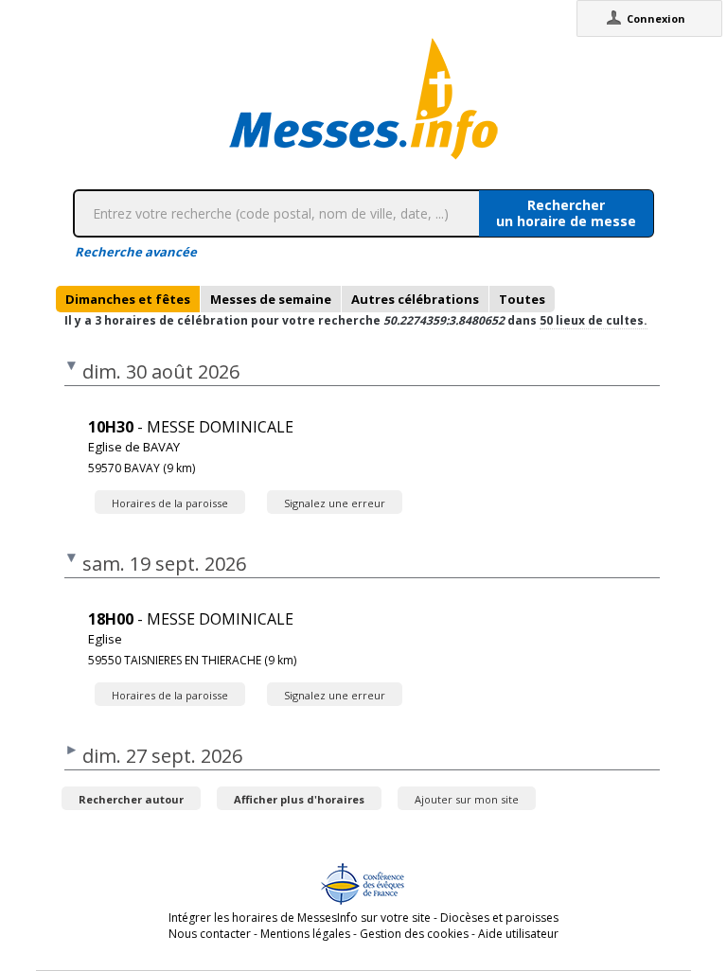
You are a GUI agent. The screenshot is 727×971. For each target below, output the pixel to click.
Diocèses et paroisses (499, 917)
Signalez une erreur (334, 503)
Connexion (656, 18)
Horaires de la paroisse (170, 503)
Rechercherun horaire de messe (566, 213)
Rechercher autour (131, 799)
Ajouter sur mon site (467, 799)
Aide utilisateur (518, 934)
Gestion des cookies (414, 934)
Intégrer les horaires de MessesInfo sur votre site (299, 917)
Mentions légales (305, 934)
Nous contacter (209, 934)
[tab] (128, 299)
